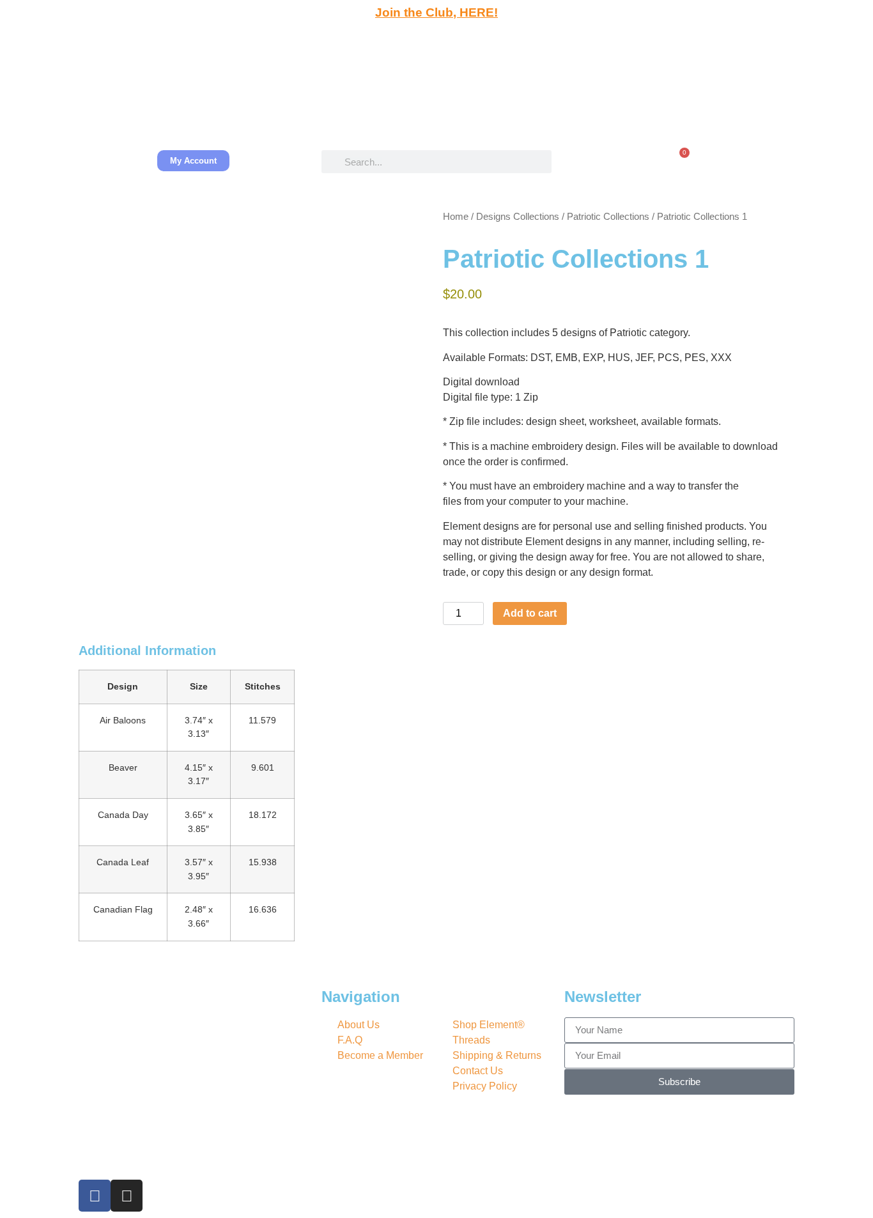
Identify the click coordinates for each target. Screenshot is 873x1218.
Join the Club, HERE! (436, 12)
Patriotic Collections (608, 217)
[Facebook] (95, 1196)
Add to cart (530, 613)
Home (455, 217)
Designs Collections (517, 217)
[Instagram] (127, 1196)
